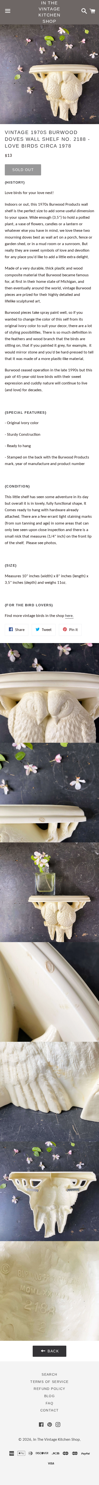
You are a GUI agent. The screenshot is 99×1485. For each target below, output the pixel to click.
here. (69, 616)
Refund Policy (49, 1389)
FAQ (49, 1403)
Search (49, 1374)
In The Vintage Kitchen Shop (49, 12)
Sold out (23, 170)
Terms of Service (49, 1382)
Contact (49, 1410)
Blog (49, 1396)
